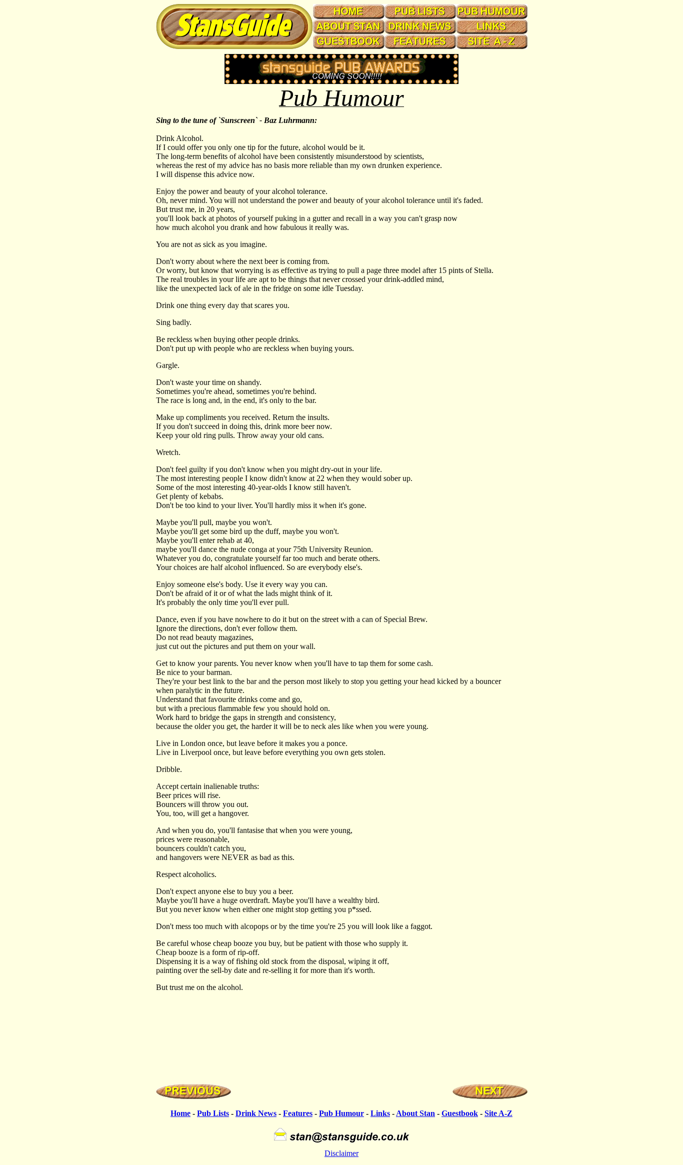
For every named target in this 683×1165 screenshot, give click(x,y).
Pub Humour (341, 1113)
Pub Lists (213, 1113)
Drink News (256, 1113)
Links (380, 1113)
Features (297, 1113)
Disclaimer (341, 1153)
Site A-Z (498, 1113)
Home (180, 1113)
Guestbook (460, 1113)
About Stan (415, 1113)
